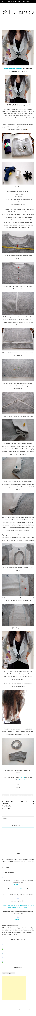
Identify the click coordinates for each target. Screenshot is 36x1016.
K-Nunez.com (23, 889)
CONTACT (3, 1)
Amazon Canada (24, 907)
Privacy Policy (26, 1)
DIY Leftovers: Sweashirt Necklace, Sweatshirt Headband (8, 805)
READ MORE (18, 884)
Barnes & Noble (12, 905)
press (19, 1)
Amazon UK (15, 907)
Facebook (22, 780)
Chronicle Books (22, 905)
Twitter (22, 777)
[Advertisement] (14, 988)
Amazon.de (18, 919)
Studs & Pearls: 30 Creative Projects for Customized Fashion (15, 6)
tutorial (29, 795)
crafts (13, 68)
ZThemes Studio (26, 1010)
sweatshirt (20, 795)
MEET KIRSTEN (12, 1)
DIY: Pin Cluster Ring (27, 802)
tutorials (19, 68)
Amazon (4, 905)
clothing (6, 68)
